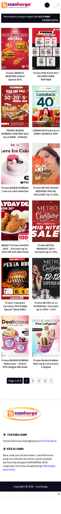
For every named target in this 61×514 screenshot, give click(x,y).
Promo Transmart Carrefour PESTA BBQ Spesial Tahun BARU (15, 306)
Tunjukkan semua (50, 19)
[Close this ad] (58, 494)
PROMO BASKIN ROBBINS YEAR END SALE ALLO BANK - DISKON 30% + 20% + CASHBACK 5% (15, 134)
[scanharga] (16, 7)
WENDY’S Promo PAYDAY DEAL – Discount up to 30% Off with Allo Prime (15, 249)
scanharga (42, 486)
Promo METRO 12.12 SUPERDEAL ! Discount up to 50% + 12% (45, 306)
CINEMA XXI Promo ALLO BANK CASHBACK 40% (46, 132)
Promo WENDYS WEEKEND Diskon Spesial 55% (15, 76)
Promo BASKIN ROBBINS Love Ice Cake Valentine (15, 189)
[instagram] (22, 427)
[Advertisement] (30, 505)
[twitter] (8, 427)
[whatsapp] (13, 427)
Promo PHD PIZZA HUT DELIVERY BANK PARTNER (46, 76)
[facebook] (4, 427)
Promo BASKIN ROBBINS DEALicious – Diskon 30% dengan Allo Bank (15, 364)
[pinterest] (18, 427)
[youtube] (27, 427)
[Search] (47, 5)
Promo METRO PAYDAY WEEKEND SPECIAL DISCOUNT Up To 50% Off (46, 191)
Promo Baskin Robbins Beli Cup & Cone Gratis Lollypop (45, 364)
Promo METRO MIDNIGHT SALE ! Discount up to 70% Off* (46, 249)
